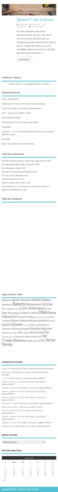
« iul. (4, 480)
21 (38, 472)
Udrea (36, 340)
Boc (4, 308)
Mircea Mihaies (21, 328)
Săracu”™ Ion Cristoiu (35, 19)
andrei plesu (41, 299)
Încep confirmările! (10, 99)
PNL (31, 332)
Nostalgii (6, 139)
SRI (44, 336)
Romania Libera (8, 337)
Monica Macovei (41, 328)
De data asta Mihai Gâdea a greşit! (18, 164)
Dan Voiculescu (11, 313)
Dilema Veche (30, 313)
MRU (4, 332)
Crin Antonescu (33, 308)
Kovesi (52, 320)
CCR (18, 308)
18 (14, 472)
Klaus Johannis (40, 320)
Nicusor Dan (11, 332)
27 (31, 475)
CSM (49, 308)
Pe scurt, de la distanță (12, 175)
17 (5, 472)
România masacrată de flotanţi (16, 171)
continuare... (24, 59)
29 (45, 475)
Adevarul (7, 300)
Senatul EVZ (36, 336)
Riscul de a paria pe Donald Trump (18, 143)
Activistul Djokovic (10, 179)
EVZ (14, 316)
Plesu (26, 332)
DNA (42, 312)
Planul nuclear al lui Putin (13, 182)
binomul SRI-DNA (41, 304)
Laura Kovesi (12, 324)
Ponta (39, 332)
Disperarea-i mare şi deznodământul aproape (23, 103)
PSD (46, 332)
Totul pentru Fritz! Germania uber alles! (20, 122)
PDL (20, 332)
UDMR (30, 340)
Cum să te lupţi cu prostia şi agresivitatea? (21, 108)
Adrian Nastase (21, 300)
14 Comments (37, 26)
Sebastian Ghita (22, 336)
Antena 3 (7, 304)
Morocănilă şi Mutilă (11, 117)
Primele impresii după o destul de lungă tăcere (24, 160)
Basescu (20, 304)
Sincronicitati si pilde (11, 168)
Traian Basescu (14, 340)
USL (42, 340)
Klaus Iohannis (20, 320)
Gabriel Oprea (40, 317)
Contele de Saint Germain (29, 24)
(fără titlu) (6, 127)
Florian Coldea (25, 317)
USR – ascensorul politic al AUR (16, 113)
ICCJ (48, 317)
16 (53, 470)
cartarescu (11, 308)
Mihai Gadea (36, 324)
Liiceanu (26, 325)
